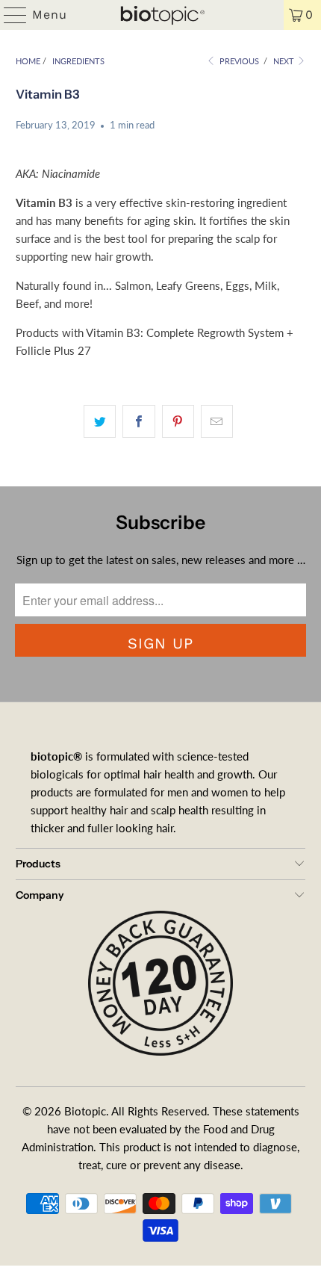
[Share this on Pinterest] (178, 421)
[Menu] (8, 15)
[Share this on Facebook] (138, 421)
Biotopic (85, 1111)
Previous (238, 61)
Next (284, 61)
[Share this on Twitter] (100, 421)
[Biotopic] (161, 15)
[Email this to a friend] (217, 421)
